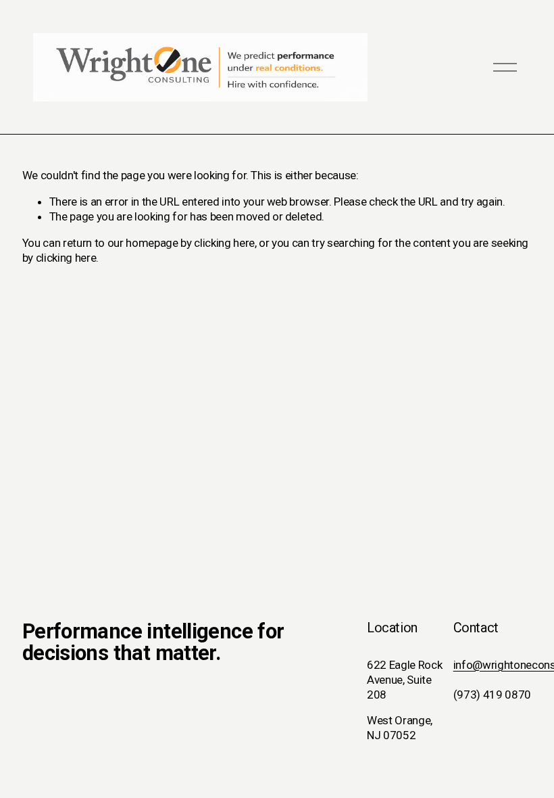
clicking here (224, 243)
